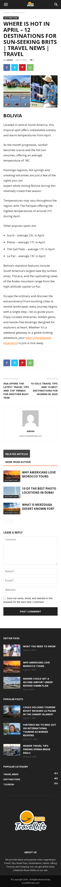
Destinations (19, 12)
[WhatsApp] (30, 67)
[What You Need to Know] (11, 650)
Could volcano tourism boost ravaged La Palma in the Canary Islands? (39, 711)
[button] (5, 4)
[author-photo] (30, 426)
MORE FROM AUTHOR (18, 462)
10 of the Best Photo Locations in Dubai (39, 490)
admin (9, 60)
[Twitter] (14, 67)
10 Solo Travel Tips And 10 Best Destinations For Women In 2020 (44, 389)
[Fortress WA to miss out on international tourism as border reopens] (11, 729)
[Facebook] (6, 67)
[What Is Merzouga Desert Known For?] (11, 508)
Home (6, 12)
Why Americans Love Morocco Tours (39, 474)
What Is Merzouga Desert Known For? (38, 507)
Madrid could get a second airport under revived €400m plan (38, 682)
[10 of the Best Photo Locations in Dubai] (11, 492)
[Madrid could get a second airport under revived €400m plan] (11, 683)
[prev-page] (5, 521)
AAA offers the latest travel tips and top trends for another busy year (16, 390)
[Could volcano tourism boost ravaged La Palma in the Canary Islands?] (11, 711)
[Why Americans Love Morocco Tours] (11, 476)
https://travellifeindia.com (30, 436)
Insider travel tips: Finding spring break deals (36, 749)
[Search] (56, 4)
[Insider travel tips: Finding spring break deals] (11, 750)
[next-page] (11, 521)
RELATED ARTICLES (16, 454)
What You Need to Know (39, 646)
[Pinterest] (22, 67)
